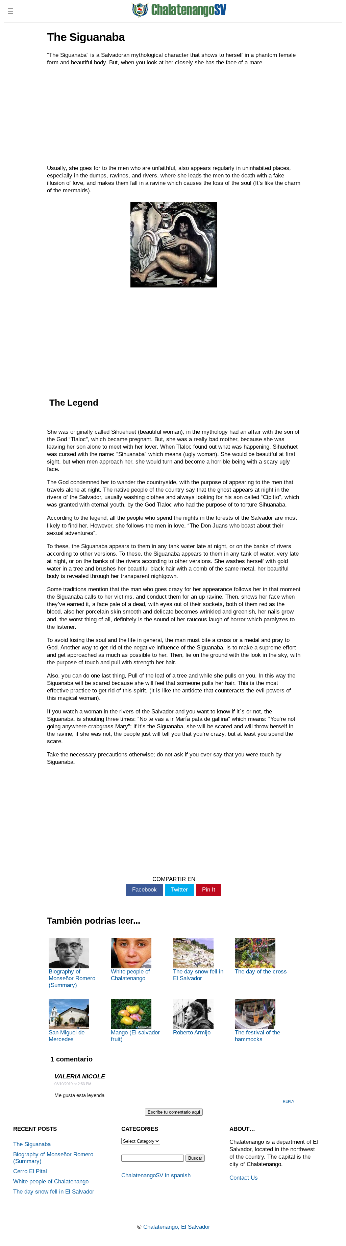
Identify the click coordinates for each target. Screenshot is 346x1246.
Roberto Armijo (192, 1032)
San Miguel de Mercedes (66, 1036)
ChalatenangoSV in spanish (156, 1175)
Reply (288, 1101)
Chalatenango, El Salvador (176, 1227)
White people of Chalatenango (130, 975)
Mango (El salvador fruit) (135, 1036)
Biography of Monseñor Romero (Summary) (72, 978)
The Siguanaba (32, 1144)
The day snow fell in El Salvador (198, 975)
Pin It (208, 889)
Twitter (179, 889)
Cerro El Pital (30, 1171)
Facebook (144, 889)
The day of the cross (261, 971)
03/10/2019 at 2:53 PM (72, 1084)
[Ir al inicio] (178, 16)
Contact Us (243, 1178)
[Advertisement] (173, 115)
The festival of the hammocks (257, 1036)
